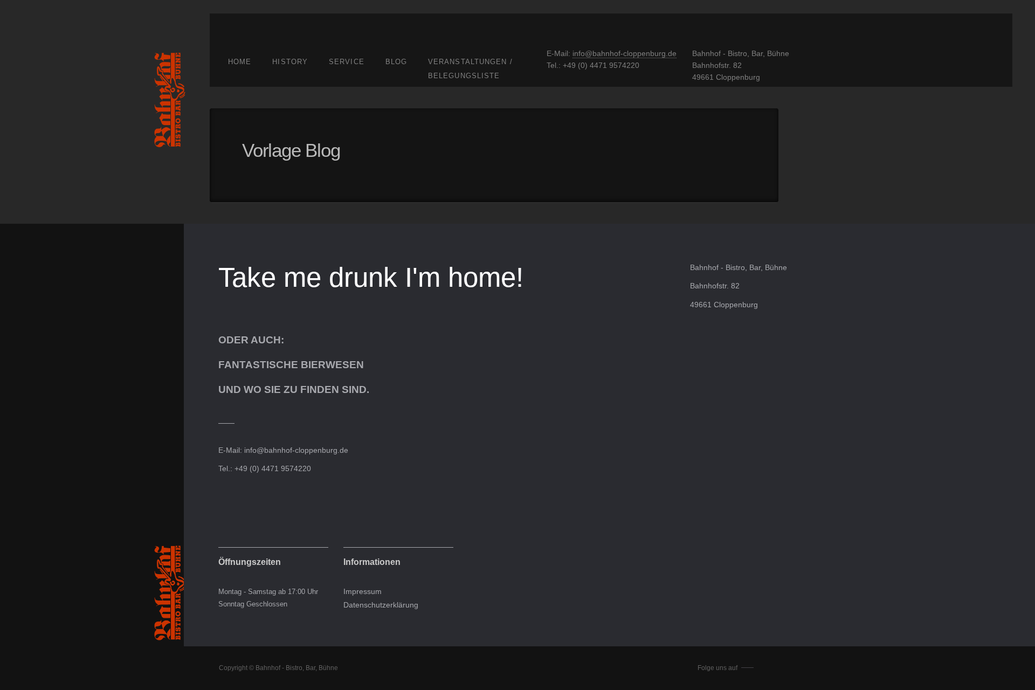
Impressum (362, 592)
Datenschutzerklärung (380, 605)
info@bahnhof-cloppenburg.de (624, 53)
